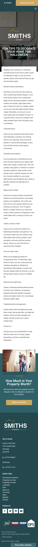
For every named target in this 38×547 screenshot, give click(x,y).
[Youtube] (21, 511)
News (4, 495)
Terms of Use (6, 534)
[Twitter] (10, 511)
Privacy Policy (15, 534)
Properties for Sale (9, 480)
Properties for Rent (9, 483)
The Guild (6, 492)
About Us (6, 490)
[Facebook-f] (5, 511)
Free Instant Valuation (10, 478)
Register (5, 497)
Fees (4, 487)
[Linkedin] (15, 511)
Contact (5, 500)
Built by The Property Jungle (10, 541)
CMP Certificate (7, 537)
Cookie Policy (25, 534)
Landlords (6, 485)
